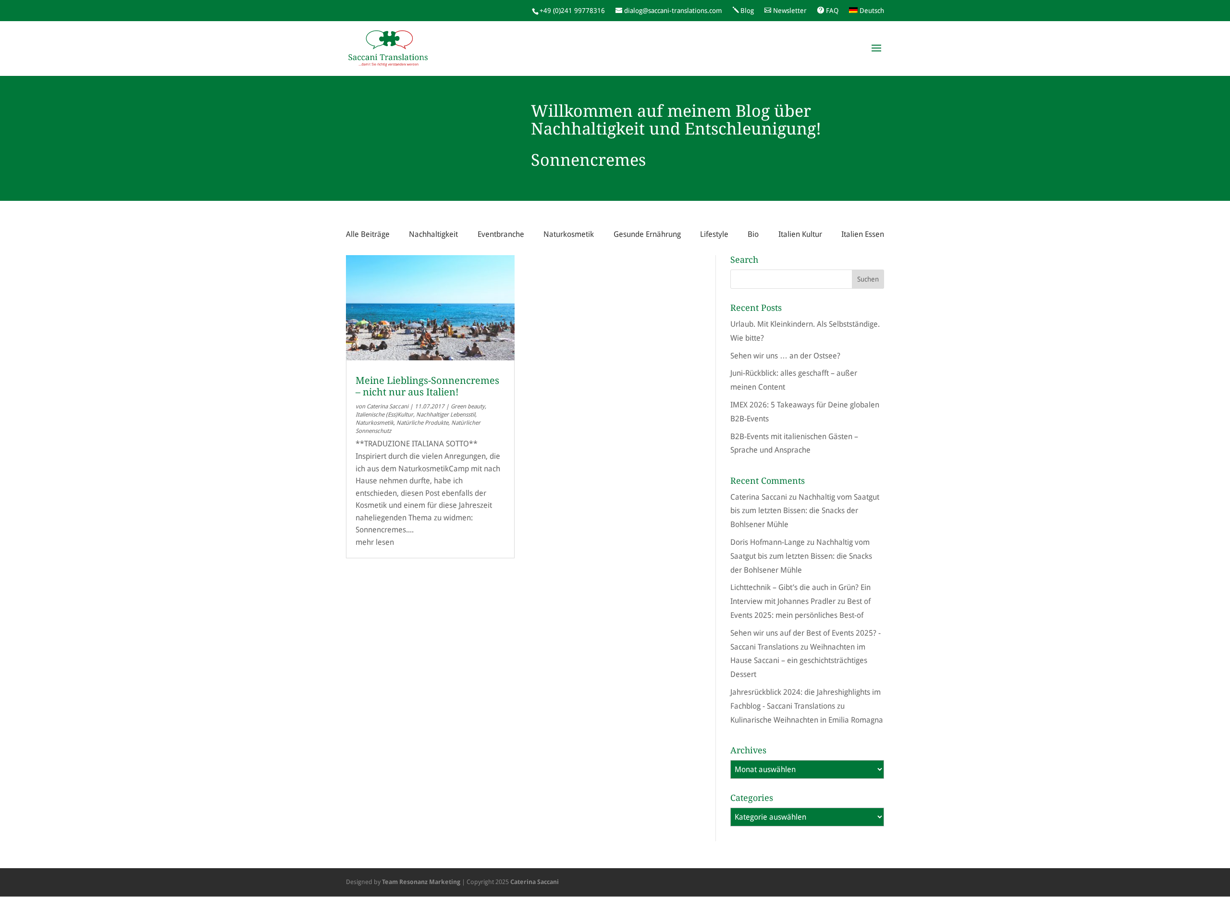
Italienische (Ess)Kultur (384, 414)
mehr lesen (375, 542)
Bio (753, 234)
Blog (747, 10)
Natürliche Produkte (422, 422)
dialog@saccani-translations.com (673, 10)
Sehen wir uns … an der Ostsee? (785, 355)
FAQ (832, 10)
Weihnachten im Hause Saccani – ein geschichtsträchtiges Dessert (798, 660)
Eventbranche (501, 234)
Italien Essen (862, 234)
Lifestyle (714, 234)
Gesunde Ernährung (647, 234)
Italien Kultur (800, 234)
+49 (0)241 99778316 (572, 10)
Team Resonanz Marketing (421, 881)
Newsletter (790, 10)
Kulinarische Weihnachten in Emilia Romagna (806, 720)
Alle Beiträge (368, 234)
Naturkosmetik (568, 234)
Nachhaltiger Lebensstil (445, 414)
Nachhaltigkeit (433, 234)
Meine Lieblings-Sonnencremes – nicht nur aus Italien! (427, 386)
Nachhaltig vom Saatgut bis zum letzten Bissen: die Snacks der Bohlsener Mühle (804, 510)
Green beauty (468, 406)
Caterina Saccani (387, 406)
